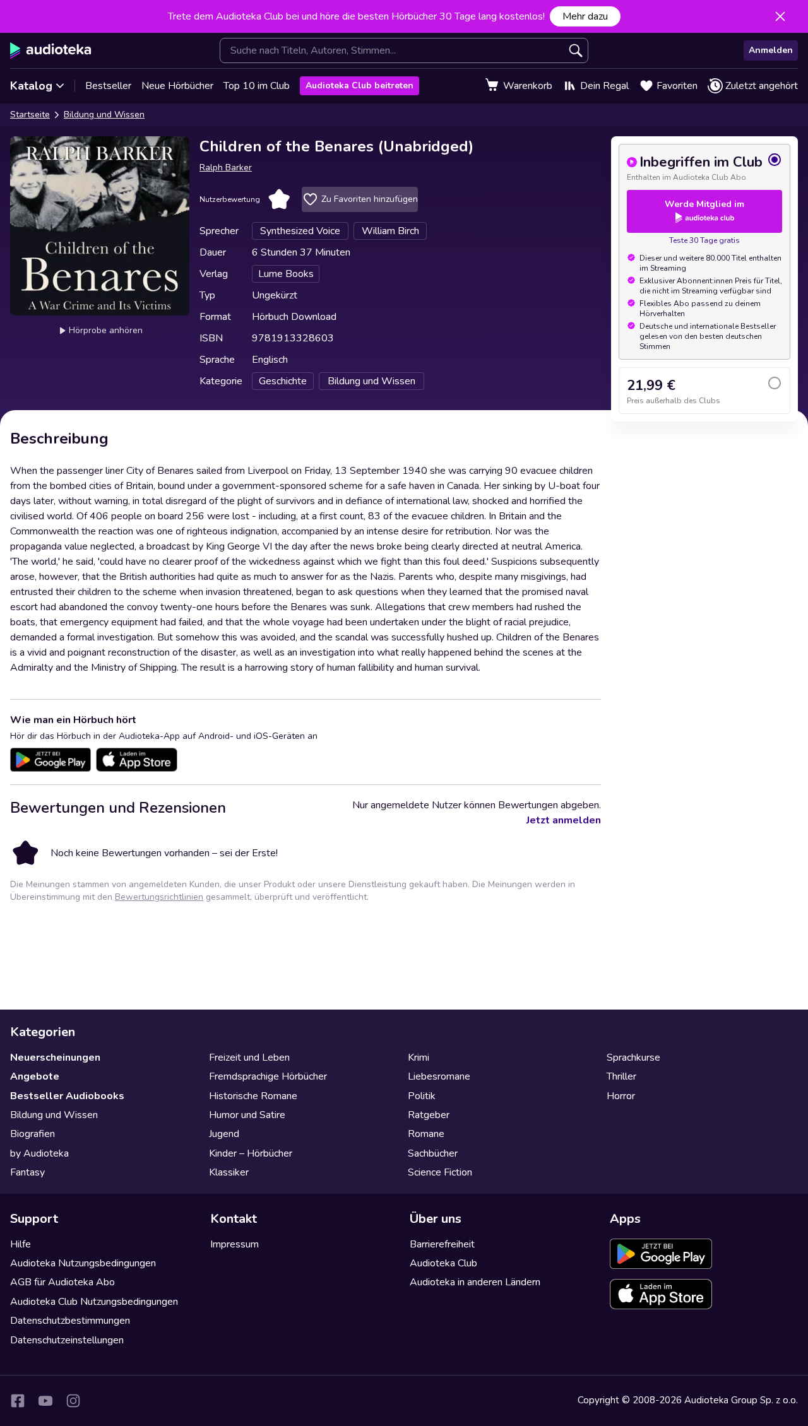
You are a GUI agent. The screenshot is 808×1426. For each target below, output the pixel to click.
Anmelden (771, 50)
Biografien (32, 1134)
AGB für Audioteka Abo (62, 1282)
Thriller (621, 1076)
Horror (621, 1096)
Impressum (234, 1244)
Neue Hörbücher (177, 86)
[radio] (704, 167)
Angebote (34, 1076)
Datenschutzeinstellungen (67, 1340)
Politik (422, 1096)
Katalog (31, 85)
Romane (426, 1134)
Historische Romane (253, 1096)
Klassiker (229, 1172)
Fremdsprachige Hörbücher (268, 1076)
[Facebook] (17, 1400)
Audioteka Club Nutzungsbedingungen (94, 1302)
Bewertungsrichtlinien (159, 897)
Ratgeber (428, 1115)
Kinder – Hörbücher (250, 1153)
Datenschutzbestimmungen (70, 1321)
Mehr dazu (585, 16)
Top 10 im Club (256, 86)
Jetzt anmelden (563, 820)
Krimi (418, 1057)
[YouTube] (45, 1400)
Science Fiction (440, 1172)
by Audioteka (39, 1153)
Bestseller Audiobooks (67, 1096)
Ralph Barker (225, 168)
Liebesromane (439, 1076)
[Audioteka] (51, 50)
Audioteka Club (443, 1263)
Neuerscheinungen (55, 1057)
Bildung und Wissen (104, 115)
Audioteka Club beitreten (359, 85)
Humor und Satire (247, 1115)
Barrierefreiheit (442, 1244)
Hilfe (20, 1244)
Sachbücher (433, 1153)
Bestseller (108, 86)
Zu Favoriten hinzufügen (369, 199)
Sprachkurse (633, 1057)
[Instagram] (73, 1400)
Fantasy (27, 1172)
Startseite (30, 115)
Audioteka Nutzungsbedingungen (83, 1263)
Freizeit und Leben (249, 1057)
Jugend (224, 1134)
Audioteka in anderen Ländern (475, 1282)
